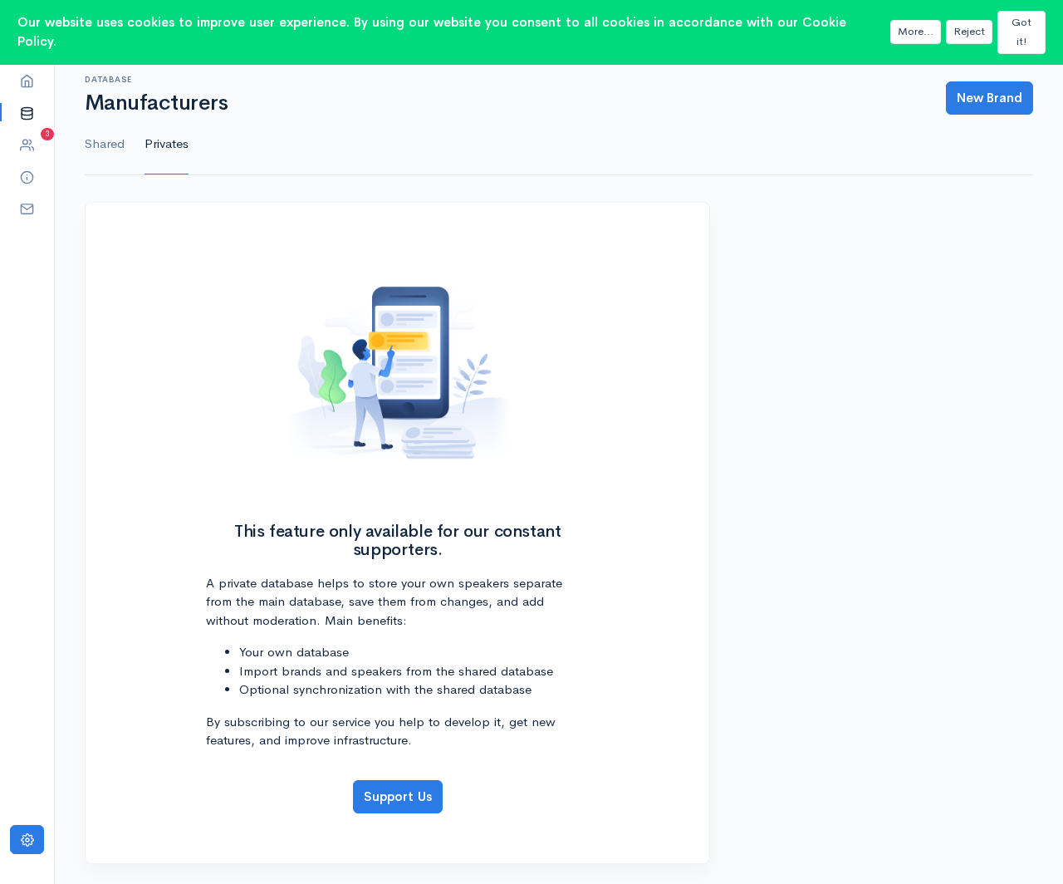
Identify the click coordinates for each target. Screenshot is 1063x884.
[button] (27, 112)
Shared (105, 143)
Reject (969, 31)
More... (915, 31)
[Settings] (27, 839)
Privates (167, 143)
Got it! (1021, 31)
